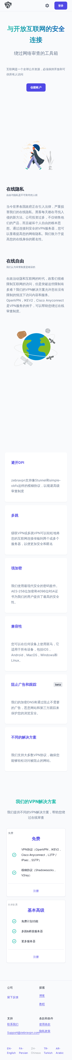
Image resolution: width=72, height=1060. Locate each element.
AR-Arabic (60, 1050)
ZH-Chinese (36, 1050)
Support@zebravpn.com (23, 1032)
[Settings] (47, 6)
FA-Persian (23, 1050)
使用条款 (44, 1024)
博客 (42, 995)
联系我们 (12, 1024)
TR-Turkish (48, 1050)
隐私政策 (44, 1031)
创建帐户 (36, 87)
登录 (60, 5)
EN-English (11, 1050)
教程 (42, 1004)
